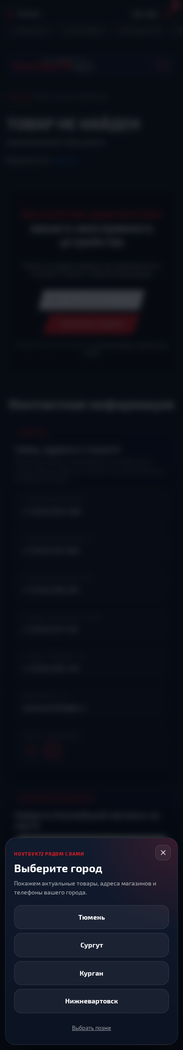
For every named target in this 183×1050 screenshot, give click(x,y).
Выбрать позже (91, 1027)
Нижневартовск (91, 1001)
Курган (91, 973)
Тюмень (91, 917)
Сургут (91, 945)
